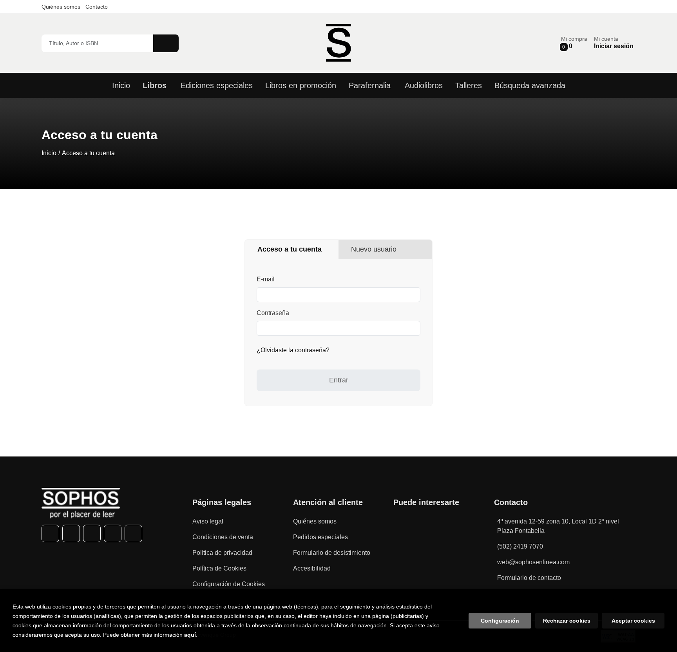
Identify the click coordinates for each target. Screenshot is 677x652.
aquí (190, 635)
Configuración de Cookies (228, 584)
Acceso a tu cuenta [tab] (289, 249)
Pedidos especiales (320, 537)
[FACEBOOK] (50, 533)
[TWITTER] (71, 533)
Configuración (500, 621)
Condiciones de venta (222, 537)
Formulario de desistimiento (331, 552)
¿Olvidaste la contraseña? (293, 350)
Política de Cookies (219, 568)
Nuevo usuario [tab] (373, 249)
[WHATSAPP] (112, 533)
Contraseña (273, 313)
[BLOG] (133, 533)
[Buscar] (166, 43)
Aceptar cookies (633, 621)
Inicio (49, 153)
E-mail (266, 279)
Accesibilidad (312, 568)
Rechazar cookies (566, 621)
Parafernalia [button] (370, 85)
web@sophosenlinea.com (533, 562)
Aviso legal (207, 521)
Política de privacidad (222, 552)
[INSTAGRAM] (92, 533)
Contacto (96, 6)
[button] (574, 42)
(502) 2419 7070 (520, 546)
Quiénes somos (61, 6)
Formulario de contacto (529, 577)
